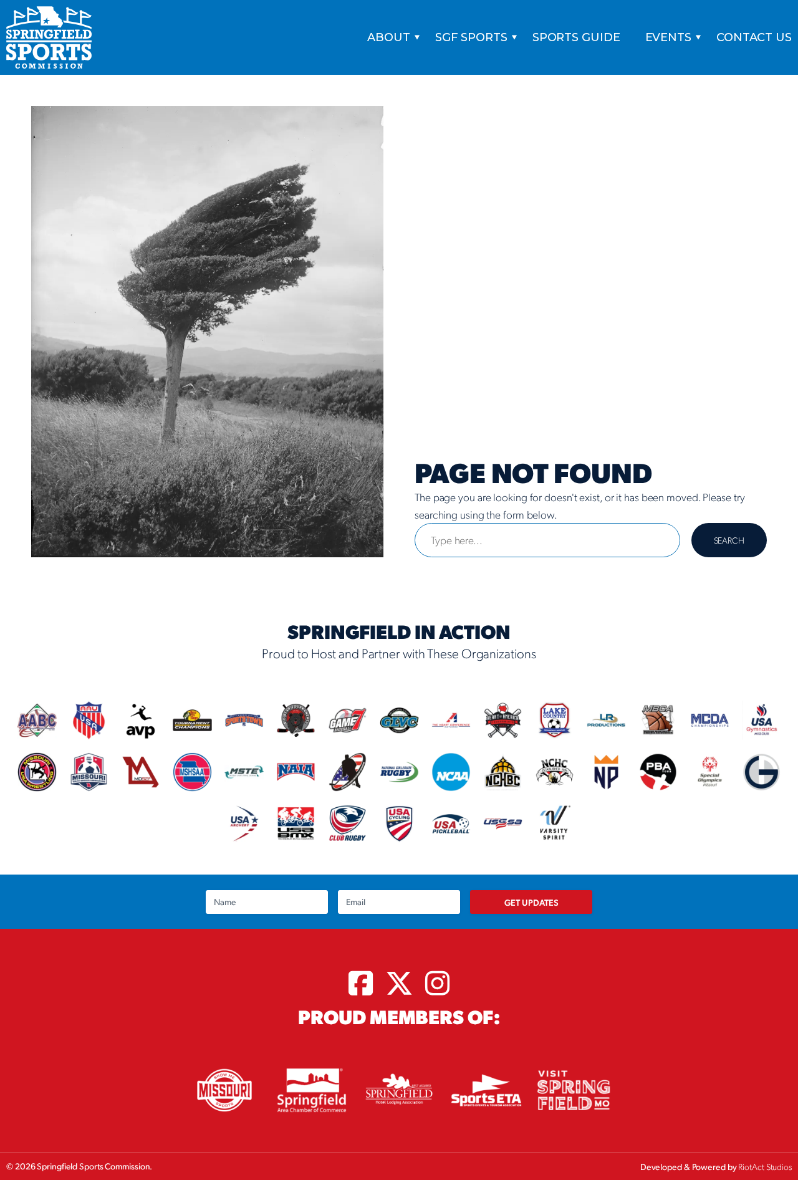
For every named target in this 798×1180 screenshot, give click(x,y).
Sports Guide (576, 37)
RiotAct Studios (765, 1166)
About (388, 37)
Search (729, 539)
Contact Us (754, 37)
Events (668, 37)
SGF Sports (471, 37)
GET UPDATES (531, 902)
